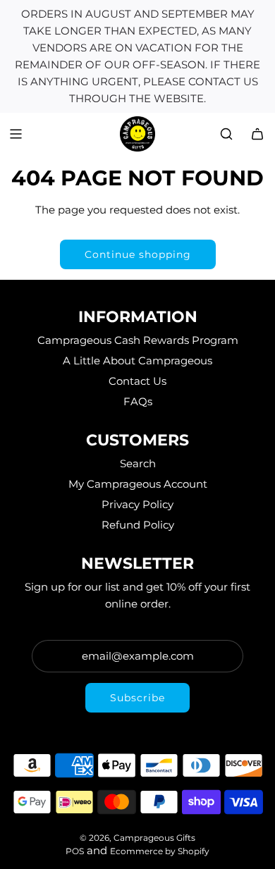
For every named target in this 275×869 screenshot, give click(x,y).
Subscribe (137, 697)
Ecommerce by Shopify (159, 851)
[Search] (226, 133)
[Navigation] (15, 133)
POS (75, 851)
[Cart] (257, 133)
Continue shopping (138, 254)
